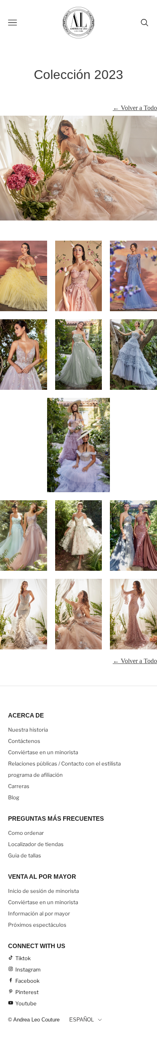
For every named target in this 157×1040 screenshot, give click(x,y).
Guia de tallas (24, 855)
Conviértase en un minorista (43, 752)
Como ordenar (26, 833)
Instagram (28, 969)
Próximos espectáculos (37, 924)
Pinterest (27, 992)
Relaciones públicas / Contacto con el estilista (64, 763)
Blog (13, 797)
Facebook (27, 981)
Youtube (26, 1003)
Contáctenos (24, 741)
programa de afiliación (35, 775)
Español (81, 1020)
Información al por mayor (39, 913)
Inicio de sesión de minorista (43, 891)
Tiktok (23, 958)
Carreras (18, 786)
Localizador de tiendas (36, 844)
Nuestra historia (28, 729)
